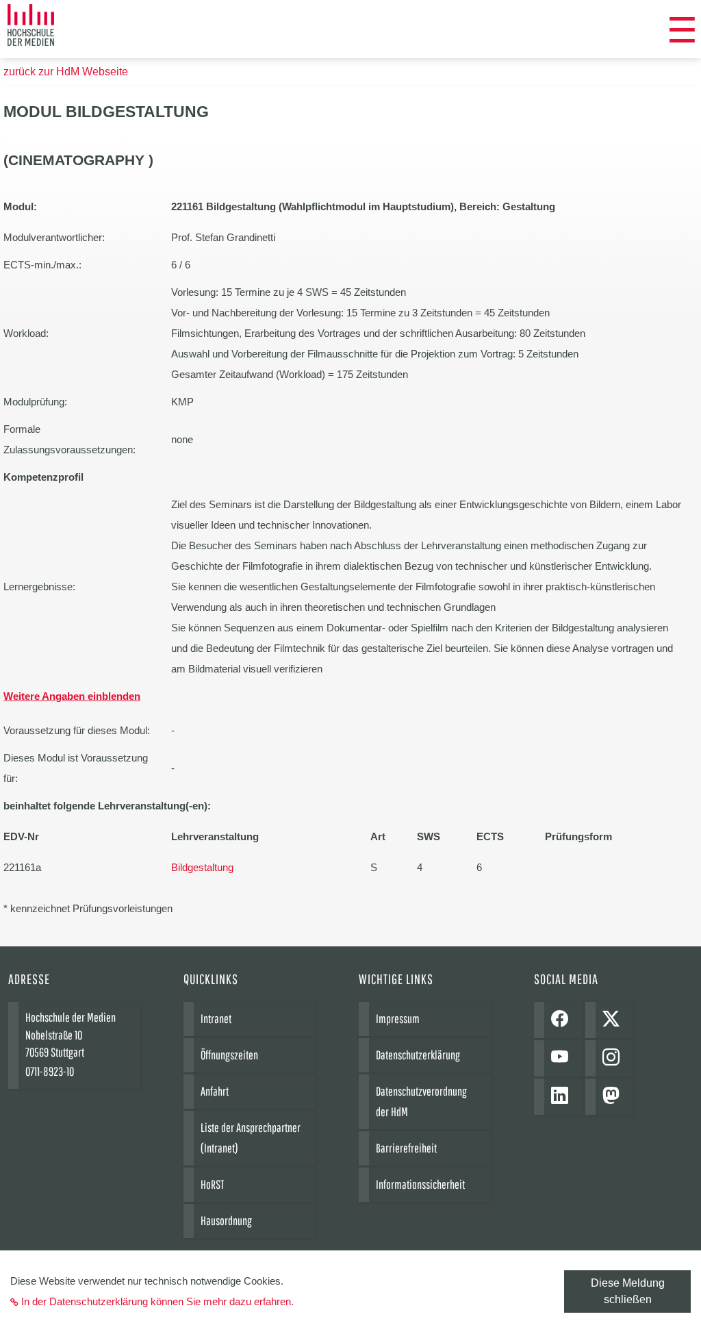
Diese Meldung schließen (628, 1291)
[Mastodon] (614, 1097)
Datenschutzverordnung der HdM (421, 1101)
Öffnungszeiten (229, 1055)
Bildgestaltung (202, 867)
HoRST (212, 1184)
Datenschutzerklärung (418, 1055)
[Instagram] (614, 1058)
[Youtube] (563, 1058)
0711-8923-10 (49, 1071)
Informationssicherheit (420, 1184)
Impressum (398, 1018)
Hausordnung (226, 1220)
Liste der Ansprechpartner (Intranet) (251, 1137)
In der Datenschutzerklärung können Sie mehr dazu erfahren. (157, 1301)
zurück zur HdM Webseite (65, 71)
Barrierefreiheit (406, 1148)
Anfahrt (215, 1091)
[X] (614, 1020)
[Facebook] (563, 1020)
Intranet (216, 1018)
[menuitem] (682, 31)
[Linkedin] (563, 1097)
